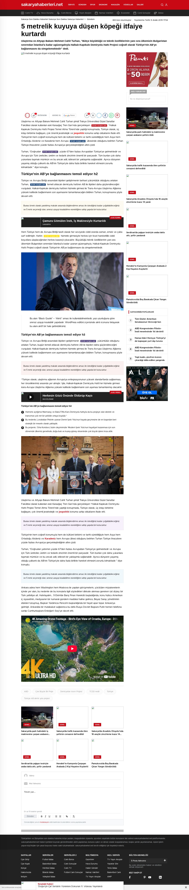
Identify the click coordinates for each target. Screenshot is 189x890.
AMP (109, 877)
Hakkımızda (26, 872)
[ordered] (56, 816)
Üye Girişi (25, 860)
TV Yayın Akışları (93, 877)
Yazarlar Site (112, 864)
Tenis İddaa (112, 868)
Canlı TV (29, 13)
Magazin (115, 5)
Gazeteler (90, 860)
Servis (71, 5)
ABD (26, 692)
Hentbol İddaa (48, 868)
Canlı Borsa (66, 13)
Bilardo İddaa (48, 872)
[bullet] (60, 816)
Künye (23, 868)
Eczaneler (125, 13)
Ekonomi (103, 5)
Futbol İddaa (47, 860)
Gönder (30, 816)
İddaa (160, 13)
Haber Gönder (92, 868)
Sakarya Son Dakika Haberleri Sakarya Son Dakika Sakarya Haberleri (52, 19)
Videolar (128, 5)
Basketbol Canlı (114, 872)
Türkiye (110, 692)
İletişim (24, 877)
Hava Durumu (47, 13)
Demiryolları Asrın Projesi (71, 692)
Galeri (140, 5)
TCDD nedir (94, 692)
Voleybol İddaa (48, 877)
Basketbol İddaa (49, 864)
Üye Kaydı (25, 864)
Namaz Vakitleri (106, 13)
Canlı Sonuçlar (144, 13)
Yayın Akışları (85, 13)
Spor (92, 5)
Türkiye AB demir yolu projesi (37, 698)
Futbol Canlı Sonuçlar (73, 872)
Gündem (82, 5)
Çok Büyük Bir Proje (44, 692)
